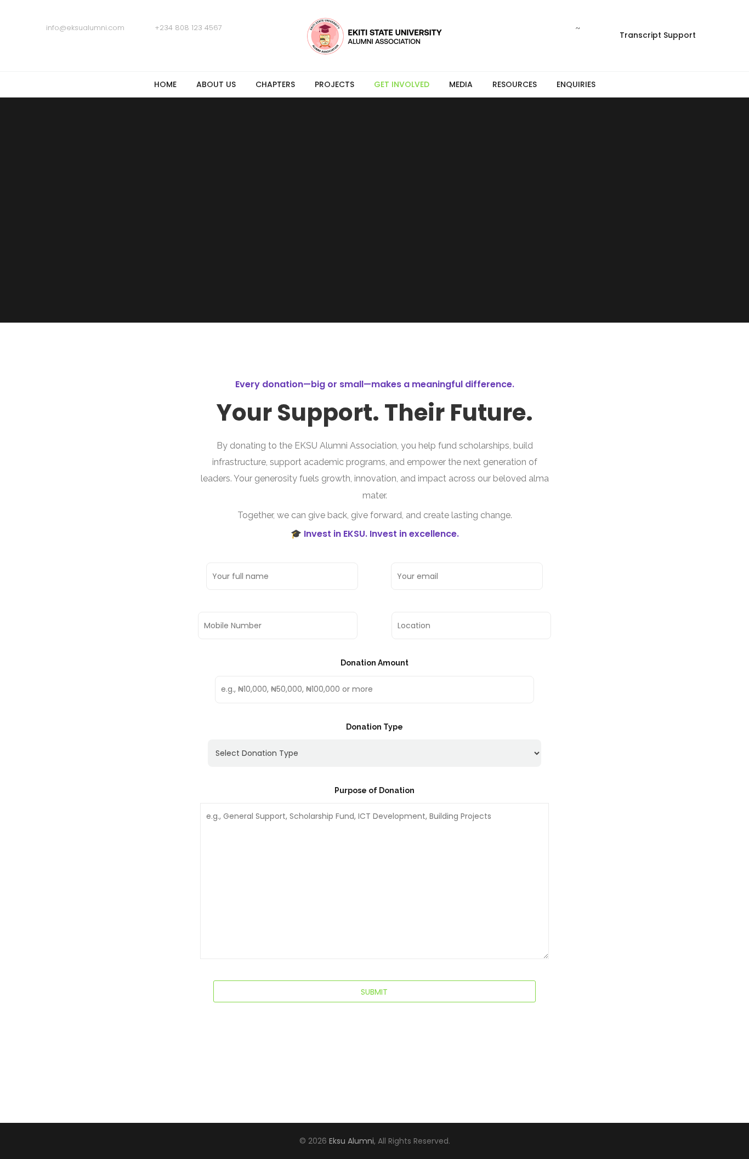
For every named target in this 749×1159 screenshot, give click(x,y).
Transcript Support (658, 35)
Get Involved (401, 84)
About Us (216, 84)
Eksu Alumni (351, 1140)
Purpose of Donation (374, 790)
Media (461, 84)
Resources (514, 84)
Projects (334, 84)
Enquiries (576, 84)
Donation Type (374, 726)
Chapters (275, 84)
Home (165, 84)
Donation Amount (374, 662)
